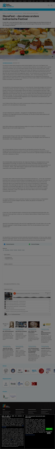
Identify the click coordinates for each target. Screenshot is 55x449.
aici (11, 439)
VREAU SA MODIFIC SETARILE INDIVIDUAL (49, 432)
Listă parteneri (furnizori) (30, 434)
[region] (27, 431)
